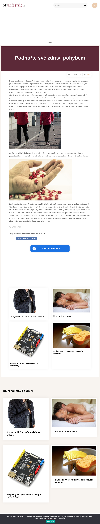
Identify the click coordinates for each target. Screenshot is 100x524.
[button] (50, 41)
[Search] (85, 5)
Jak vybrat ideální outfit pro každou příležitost (27, 317)
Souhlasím (50, 521)
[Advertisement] (50, 25)
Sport (88, 74)
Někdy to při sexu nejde (62, 316)
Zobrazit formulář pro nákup (26, 238)
